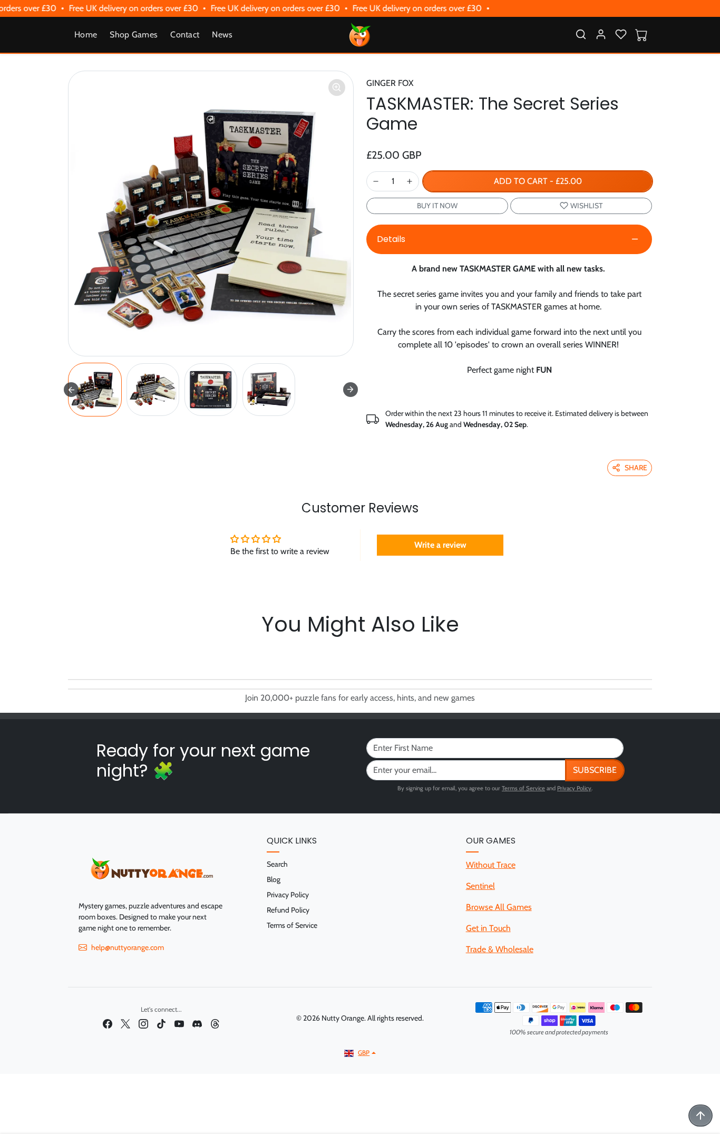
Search (277, 864)
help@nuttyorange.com (127, 947)
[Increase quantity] (409, 181)
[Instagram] (143, 1023)
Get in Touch (488, 928)
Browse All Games (499, 907)
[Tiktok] (161, 1023)
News (222, 35)
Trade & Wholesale (499, 949)
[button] (581, 34)
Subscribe (595, 770)
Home (85, 35)
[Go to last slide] (71, 389)
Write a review (440, 545)
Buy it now (437, 205)
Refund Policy (288, 910)
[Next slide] (350, 389)
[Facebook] (107, 1023)
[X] (125, 1023)
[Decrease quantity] (375, 181)
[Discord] (197, 1023)
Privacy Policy (574, 788)
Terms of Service (523, 788)
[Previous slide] (71, 654)
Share (636, 467)
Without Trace (490, 865)
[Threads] (215, 1023)
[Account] (601, 34)
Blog (273, 879)
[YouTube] (179, 1023)
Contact (184, 35)
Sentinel (480, 886)
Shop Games (134, 35)
